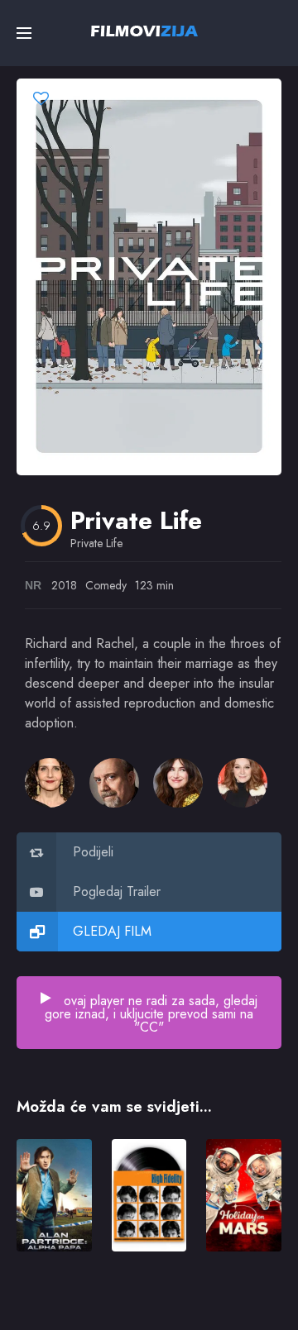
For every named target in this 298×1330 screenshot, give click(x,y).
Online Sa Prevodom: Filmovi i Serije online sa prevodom (144, 31)
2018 (64, 585)
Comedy (106, 585)
